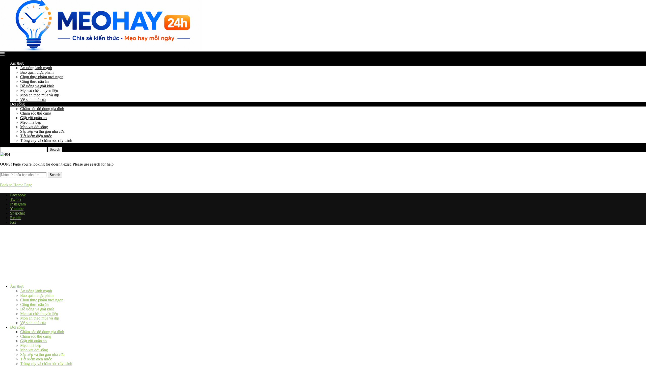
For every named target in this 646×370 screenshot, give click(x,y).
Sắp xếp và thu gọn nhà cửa (42, 131)
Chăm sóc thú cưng (35, 113)
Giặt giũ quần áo (33, 118)
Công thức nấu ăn (34, 81)
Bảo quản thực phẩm (36, 72)
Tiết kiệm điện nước (36, 136)
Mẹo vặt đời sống (34, 127)
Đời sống (17, 104)
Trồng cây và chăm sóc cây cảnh (46, 140)
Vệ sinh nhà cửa (33, 99)
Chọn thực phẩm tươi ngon (41, 77)
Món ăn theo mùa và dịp (39, 95)
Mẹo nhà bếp (30, 122)
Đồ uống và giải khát (37, 86)
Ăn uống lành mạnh (36, 68)
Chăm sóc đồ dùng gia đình (42, 109)
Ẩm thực (17, 63)
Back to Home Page (16, 185)
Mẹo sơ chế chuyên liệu (39, 90)
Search (55, 149)
